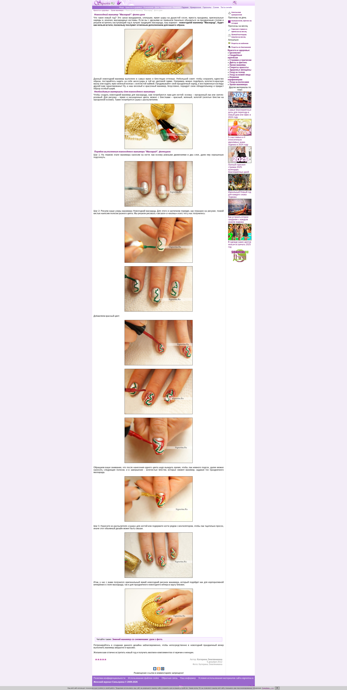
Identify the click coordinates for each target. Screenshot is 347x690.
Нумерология (195, 7)
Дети (157, 7)
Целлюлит (235, 53)
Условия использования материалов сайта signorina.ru (225, 678)
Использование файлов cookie (143, 678)
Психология (148, 7)
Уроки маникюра (117, 10)
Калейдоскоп (166, 7)
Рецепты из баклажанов (241, 47)
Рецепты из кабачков (239, 43)
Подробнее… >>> (268, 688)
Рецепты (176, 7)
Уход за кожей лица (239, 75)
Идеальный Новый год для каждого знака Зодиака (239, 194)
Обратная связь (170, 678)
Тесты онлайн (226, 7)
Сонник (216, 7)
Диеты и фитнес (238, 62)
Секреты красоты (239, 67)
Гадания (185, 7)
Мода (121, 7)
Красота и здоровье (134, 7)
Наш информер (188, 678)
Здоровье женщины (240, 70)
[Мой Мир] (162, 668)
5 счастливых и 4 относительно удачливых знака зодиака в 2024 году (238, 141)
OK (277, 688)
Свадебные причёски (235, 56)
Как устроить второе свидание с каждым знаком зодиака (238, 219)
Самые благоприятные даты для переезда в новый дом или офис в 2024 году (239, 113)
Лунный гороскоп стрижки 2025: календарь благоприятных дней (238, 168)
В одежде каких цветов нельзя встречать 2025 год (239, 244)
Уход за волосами (239, 82)
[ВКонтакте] (154, 668)
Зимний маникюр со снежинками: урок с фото (137, 639)
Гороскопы (207, 7)
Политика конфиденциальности (109, 678)
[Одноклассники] (158, 668)
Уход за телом (237, 72)
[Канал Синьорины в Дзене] (240, 261)
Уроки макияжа (237, 65)
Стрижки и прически (240, 60)
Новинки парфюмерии (235, 78)
